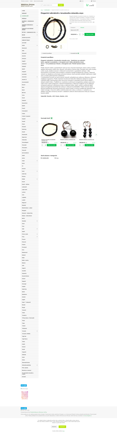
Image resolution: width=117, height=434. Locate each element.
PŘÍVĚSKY (24, 18)
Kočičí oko (24, 173)
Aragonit (24, 71)
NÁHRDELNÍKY (25, 16)
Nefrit (23, 218)
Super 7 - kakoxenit (26, 302)
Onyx (23, 226)
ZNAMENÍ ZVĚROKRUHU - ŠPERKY (27, 25)
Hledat (61, 5)
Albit (23, 50)
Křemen (23, 176)
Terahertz (24, 315)
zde (63, 431)
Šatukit (23, 304)
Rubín (23, 257)
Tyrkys (23, 341)
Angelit (23, 61)
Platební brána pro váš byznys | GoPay (38, 412)
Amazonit (24, 53)
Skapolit (24, 281)
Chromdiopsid (25, 142)
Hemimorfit (24, 134)
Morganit (24, 210)
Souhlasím (62, 426)
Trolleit (23, 325)
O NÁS (23, 10)
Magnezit (24, 202)
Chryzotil (24, 150)
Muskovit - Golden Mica (27, 213)
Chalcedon (24, 139)
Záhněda (24, 354)
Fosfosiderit (25, 111)
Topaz (23, 323)
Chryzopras (24, 147)
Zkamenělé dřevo (26, 362)
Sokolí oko (24, 289)
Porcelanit (24, 247)
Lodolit (23, 200)
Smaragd (24, 284)
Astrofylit (24, 74)
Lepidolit (24, 197)
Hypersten (24, 137)
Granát (23, 121)
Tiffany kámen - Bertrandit (28, 318)
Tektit (23, 312)
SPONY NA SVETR (26, 37)
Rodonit (24, 255)
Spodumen (24, 294)
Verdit (23, 349)
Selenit (23, 278)
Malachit (24, 205)
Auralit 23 (24, 79)
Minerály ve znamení (25, 1)
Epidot (23, 105)
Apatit (23, 69)
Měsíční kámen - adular (27, 208)
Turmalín (24, 331)
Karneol (23, 168)
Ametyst (24, 58)
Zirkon (23, 360)
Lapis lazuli (24, 189)
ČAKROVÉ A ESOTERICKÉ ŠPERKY (27, 29)
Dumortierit (24, 103)
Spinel (23, 291)
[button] (67, 148)
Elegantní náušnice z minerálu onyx (67, 139)
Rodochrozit (24, 252)
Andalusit (24, 63)
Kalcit (23, 163)
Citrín (23, 95)
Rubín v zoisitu (25, 260)
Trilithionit (24, 328)
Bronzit (23, 84)
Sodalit (23, 286)
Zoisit (23, 357)
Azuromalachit (25, 82)
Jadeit (23, 155)
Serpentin (24, 273)
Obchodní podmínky (26, 365)
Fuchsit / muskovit (26, 116)
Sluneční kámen (25, 276)
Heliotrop (24, 129)
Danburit (24, 100)
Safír (23, 265)
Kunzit (23, 181)
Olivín (23, 223)
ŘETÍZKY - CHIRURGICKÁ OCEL (29, 32)
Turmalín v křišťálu (26, 333)
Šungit (23, 307)
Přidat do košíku (90, 34)
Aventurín (24, 77)
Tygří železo (24, 339)
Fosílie (23, 113)
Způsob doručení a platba (38, 1)
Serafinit (24, 270)
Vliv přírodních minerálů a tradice (27, 373)
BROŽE (23, 35)
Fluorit (23, 108)
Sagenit (24, 268)
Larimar (23, 192)
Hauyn (23, 124)
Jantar (23, 158)
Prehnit (23, 244)
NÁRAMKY (24, 13)
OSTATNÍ (24, 42)
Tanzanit (24, 310)
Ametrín (24, 56)
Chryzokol (24, 145)
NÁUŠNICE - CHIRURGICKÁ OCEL (28, 22)
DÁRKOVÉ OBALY (26, 40)
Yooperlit (24, 352)
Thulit (23, 320)
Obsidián (24, 221)
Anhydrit (24, 66)
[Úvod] (30, 5)
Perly (23, 236)
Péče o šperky (25, 367)
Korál (23, 171)
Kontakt (31, 1)
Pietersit (24, 242)
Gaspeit (24, 118)
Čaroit (23, 97)
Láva (23, 194)
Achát (23, 45)
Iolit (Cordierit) (25, 153)
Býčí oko (24, 92)
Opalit (23, 231)
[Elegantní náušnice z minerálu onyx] (68, 129)
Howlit (23, 132)
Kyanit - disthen (25, 184)
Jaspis (23, 160)
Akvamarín (24, 48)
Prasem (23, 239)
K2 (22, 166)
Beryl (23, 87)
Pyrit (23, 249)
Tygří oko (24, 336)
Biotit (23, 90)
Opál (23, 228)
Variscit (23, 346)
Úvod (42, 10)
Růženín (23, 263)
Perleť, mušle (25, 234)
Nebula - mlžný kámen (27, 215)
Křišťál (23, 179)
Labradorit (24, 187)
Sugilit (23, 299)
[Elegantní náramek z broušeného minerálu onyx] (49, 129)
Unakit (23, 344)
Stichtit (24, 297)
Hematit (24, 126)
